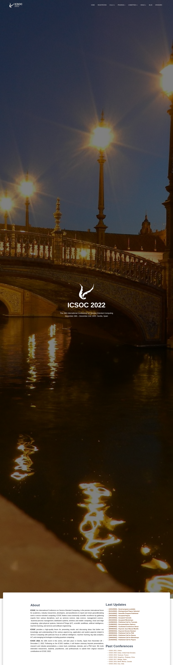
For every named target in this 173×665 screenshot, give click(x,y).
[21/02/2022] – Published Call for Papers (122, 639)
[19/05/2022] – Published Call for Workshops (124, 637)
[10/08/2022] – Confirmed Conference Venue (124, 626)
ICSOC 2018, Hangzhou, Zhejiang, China (122, 657)
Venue (142, 5)
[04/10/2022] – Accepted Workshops (121, 620)
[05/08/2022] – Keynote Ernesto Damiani (122, 631)
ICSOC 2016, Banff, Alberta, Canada (120, 661)
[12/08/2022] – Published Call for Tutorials (123, 622)
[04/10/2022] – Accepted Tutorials (120, 618)
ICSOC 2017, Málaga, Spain (118, 659)
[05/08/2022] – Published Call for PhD (121, 633)
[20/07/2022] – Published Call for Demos (122, 635)
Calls (112, 5)
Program (121, 5)
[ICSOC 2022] (16, 5)
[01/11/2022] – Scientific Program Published (123, 613)
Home (93, 5)
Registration (102, 5)
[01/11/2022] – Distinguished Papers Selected (124, 611)
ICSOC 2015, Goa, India (116, 663)
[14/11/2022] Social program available (122, 609)
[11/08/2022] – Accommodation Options (122, 624)
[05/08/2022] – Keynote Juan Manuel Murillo (124, 629)
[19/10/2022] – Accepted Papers (119, 615)
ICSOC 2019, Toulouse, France (119, 655)
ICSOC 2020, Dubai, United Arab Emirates (122, 653)
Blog (150, 5)
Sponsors (158, 5)
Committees (132, 5)
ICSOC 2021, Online (115, 650)
